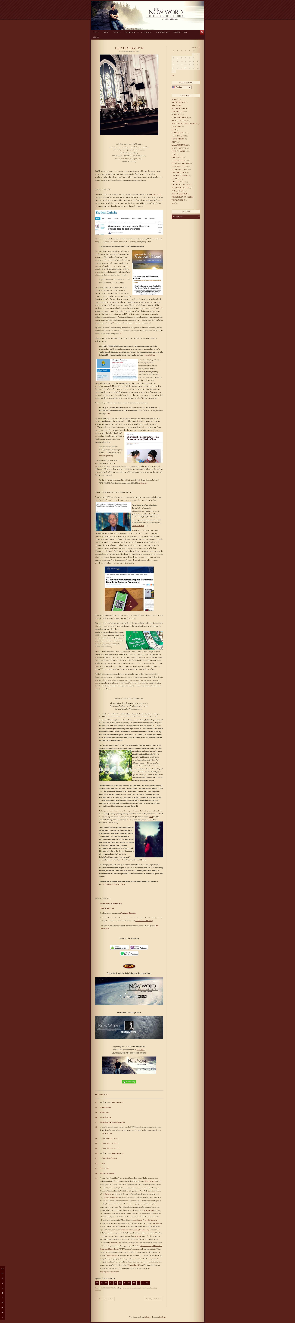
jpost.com (137, 1236)
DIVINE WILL (176, 115)
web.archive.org (105, 1117)
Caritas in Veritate (138, 526)
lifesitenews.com (117, 1102)
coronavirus (98, 1290)
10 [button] (96, 1153)
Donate (116, 32)
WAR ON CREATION (179, 194)
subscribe (141, 1050)
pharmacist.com (105, 1107)
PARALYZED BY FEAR (180, 145)
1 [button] (95, 1102)
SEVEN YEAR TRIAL (179, 151)
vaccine (125, 1288)
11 (177, 61)
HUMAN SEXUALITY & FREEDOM (184, 124)
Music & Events (162, 32)
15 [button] (96, 1178)
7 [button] (96, 1138)
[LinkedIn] (120, 1283)
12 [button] (96, 1163)
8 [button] (96, 1143)
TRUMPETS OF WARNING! (182, 185)
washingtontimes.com (111, 1197)
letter (108, 413)
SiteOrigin (162, 1317)
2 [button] (96, 1107)
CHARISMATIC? (178, 112)
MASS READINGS (178, 133)
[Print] (138, 1283)
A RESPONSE (177, 106)
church (145, 1288)
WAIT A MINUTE (178, 191)
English (178, 87)
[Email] (134, 1283)
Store (96, 37)
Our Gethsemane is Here (105, 1299)
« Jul (173, 75)
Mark (137, 51)
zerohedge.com (107, 1194)
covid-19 (154, 1288)
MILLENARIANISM (179, 136)
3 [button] (96, 1112)
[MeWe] (97, 1283)
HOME (95, 32)
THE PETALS (176, 179)
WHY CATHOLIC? (178, 200)
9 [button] (96, 1148)
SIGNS (174, 154)
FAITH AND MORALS (180, 118)
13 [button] (96, 1168)
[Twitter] (111, 1283)
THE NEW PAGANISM (180, 176)
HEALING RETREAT (179, 121)
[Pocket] (129, 1283)
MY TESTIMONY (178, 139)
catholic (149, 1288)
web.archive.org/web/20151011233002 (112, 1122)
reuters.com (143, 483)
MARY (174, 130)
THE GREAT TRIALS (110, 1288)
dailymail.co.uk (150, 1181)
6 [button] (96, 1127)
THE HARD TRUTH (179, 173)
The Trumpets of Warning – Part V (113, 884)
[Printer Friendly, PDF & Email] (129, 1081)
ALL (173, 203)
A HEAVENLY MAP (179, 102)
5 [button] (95, 1122)
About (106, 32)
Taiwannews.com (115, 1243)
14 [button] (96, 1173)
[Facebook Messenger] (106, 1283)
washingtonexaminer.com (109, 1272)
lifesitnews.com (112, 1256)
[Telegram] (115, 1283)
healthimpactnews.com (107, 1173)
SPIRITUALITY (177, 157)
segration (134, 1288)
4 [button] (96, 1117)
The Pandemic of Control (143, 921)
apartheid (140, 1288)
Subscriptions (180, 32)
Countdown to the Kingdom (138, 32)
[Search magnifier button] (202, 32)
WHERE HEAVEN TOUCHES (182, 197)
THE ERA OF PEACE (179, 161)
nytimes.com (104, 1112)
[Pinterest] (125, 1283)
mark (151, 817)
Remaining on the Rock (154, 1299)
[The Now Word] (147, 14)
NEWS (174, 142)
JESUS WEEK (176, 127)
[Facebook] (102, 1283)
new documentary (151, 1220)
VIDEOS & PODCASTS (180, 188)
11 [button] (96, 1158)
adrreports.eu (104, 1168)
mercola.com (137, 1220)
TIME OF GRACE (178, 182)
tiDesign (147, 1317)
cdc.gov (102, 1163)
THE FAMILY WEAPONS (181, 164)
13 (185, 61)
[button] (108, 299)
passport (129, 1288)
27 (185, 68)
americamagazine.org (106, 456)
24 (173, 68)
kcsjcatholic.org (150, 355)
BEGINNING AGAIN (179, 109)
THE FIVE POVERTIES (180, 167)
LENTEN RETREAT (179, 148)
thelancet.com (107, 1133)
